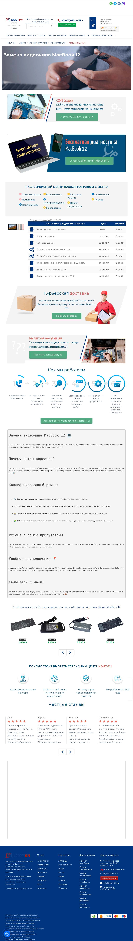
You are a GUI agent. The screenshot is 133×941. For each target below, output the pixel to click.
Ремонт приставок (84, 899)
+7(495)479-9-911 (110, 873)
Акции (51, 12)
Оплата (40, 12)
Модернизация (75, 12)
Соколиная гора (31, 194)
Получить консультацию (48, 354)
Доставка (29, 12)
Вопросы (42, 880)
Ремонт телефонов (16, 35)
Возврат (90, 12)
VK (119, 3)
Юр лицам (42, 869)
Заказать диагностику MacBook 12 (89, 160)
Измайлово (28, 199)
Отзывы (114, 12)
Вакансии (42, 872)
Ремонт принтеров (84, 905)
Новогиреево (54, 194)
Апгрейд (62, 861)
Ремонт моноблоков (79, 35)
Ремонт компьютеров (102, 35)
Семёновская (102, 194)
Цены (61, 876)
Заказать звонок (109, 878)
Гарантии (102, 12)
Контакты (42, 888)
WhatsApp (111, 3)
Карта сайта (43, 865)
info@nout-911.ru (111, 883)
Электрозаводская (54, 202)
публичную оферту (13, 937)
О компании (15, 12)
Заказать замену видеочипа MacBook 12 (66, 420)
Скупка (61, 12)
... (122, 12)
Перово (98, 199)
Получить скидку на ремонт (77, 117)
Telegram (115, 3)
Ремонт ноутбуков (36, 35)
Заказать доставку (66, 316)
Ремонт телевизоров (85, 893)
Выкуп (61, 869)
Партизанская (30, 205)
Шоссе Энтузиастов (114, 869)
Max (123, 3)
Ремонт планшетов (57, 35)
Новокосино (53, 208)
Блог (40, 884)
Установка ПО (65, 865)
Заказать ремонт (67, 25)
